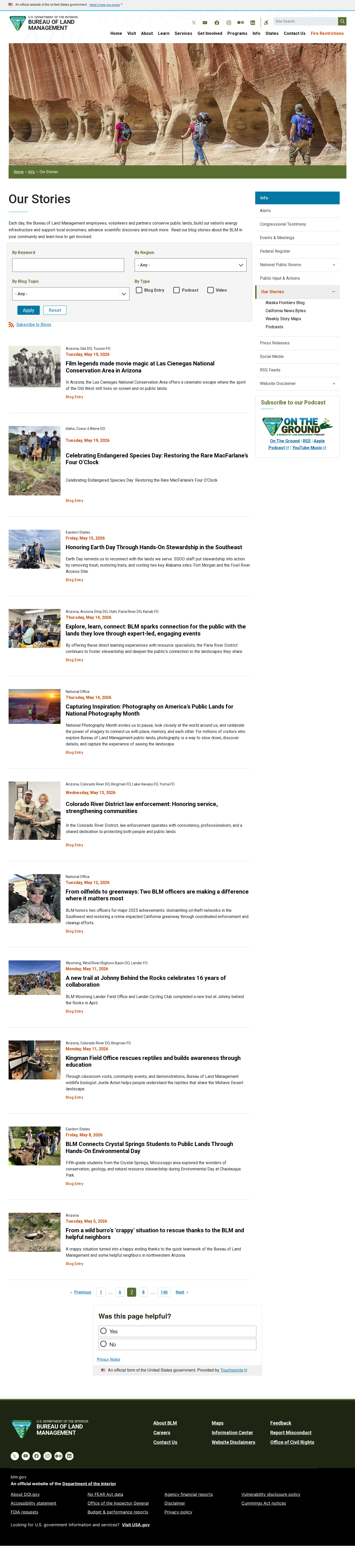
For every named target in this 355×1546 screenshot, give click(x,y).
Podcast (190, 290)
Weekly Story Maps (283, 318)
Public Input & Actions (280, 278)
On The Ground (285, 440)
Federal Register (275, 251)
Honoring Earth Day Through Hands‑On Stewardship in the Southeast (154, 547)
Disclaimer (175, 1503)
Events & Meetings (277, 237)
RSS (307, 440)
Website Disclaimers (233, 1442)
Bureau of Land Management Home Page (49, 23)
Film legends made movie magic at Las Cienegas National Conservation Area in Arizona (140, 367)
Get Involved (210, 33)
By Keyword (23, 252)
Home (116, 33)
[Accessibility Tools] (266, 22)
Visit (131, 33)
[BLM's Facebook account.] (217, 22)
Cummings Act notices (263, 1503)
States (272, 33)
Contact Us (295, 33)
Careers (161, 1432)
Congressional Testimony (283, 224)
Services (183, 33)
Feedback (280, 1423)
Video (221, 290)
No (112, 1344)
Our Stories (272, 291)
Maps (217, 1423)
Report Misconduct (291, 1432)
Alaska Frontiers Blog (285, 302)
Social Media (272, 356)
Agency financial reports (189, 1494)
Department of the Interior (89, 1483)
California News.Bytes (286, 310)
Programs (237, 33)
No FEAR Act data (105, 1494)
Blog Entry (154, 290)
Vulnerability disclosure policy (270, 1494)
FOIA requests (24, 1512)
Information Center (232, 1432)
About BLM (165, 1423)
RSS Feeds (270, 370)
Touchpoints (231, 1370)
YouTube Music (307, 447)
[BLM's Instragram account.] (229, 22)
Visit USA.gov (136, 1524)
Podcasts (274, 326)
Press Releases (275, 342)
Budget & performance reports (118, 1512)
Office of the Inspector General (118, 1503)
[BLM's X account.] (193, 19)
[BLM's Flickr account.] (240, 19)
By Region (144, 252)
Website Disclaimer (278, 383)
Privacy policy (178, 1512)
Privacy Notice (108, 1359)
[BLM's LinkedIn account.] (252, 22)
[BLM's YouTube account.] (205, 22)
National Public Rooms (280, 264)
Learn (163, 33)
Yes (113, 1331)
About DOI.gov (25, 1494)
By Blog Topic (25, 281)
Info (256, 33)
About (147, 33)
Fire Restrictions (327, 33)
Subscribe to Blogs (33, 324)
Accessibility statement (33, 1503)
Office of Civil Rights (292, 1442)
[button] (241, 265)
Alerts (265, 210)
